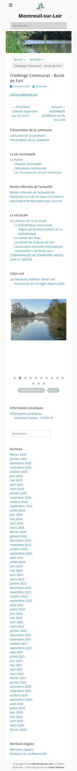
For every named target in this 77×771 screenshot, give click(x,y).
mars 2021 (17, 674)
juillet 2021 (17, 656)
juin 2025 (16, 476)
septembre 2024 (21, 506)
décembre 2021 (20, 635)
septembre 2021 (21, 648)
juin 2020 (16, 712)
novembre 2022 (20, 592)
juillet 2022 (17, 609)
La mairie (16, 159)
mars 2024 (17, 527)
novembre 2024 (20, 497)
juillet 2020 (17, 708)
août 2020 (16, 704)
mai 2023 (16, 570)
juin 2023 (16, 566)
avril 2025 (16, 485)
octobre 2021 (19, 644)
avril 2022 (16, 622)
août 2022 (16, 605)
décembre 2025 (20, 463)
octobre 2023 (19, 549)
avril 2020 (16, 721)
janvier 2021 (18, 682)
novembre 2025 (20, 467)
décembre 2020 (20, 687)
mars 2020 (17, 725)
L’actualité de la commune (28, 136)
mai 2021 (16, 665)
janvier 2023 (18, 583)
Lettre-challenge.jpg (23, 94)
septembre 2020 (21, 699)
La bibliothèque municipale (33, 225)
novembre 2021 (20, 639)
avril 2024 (16, 523)
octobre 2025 (19, 472)
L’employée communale (30, 168)
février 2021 (18, 678)
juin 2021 (16, 661)
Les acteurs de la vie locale (28, 221)
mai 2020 (16, 717)
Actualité (36, 59)
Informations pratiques (26, 413)
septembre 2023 (21, 553)
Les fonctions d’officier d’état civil (32, 279)
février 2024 (18, 532)
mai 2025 (16, 480)
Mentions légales (21, 749)
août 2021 (16, 652)
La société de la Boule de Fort (34, 242)
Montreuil (41, 86)
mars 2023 (17, 579)
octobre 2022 (19, 596)
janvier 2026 (18, 459)
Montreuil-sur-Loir (40, 16)
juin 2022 (16, 613)
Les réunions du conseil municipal (37, 172)
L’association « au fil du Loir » (34, 251)
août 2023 (16, 558)
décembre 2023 (20, 540)
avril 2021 (16, 669)
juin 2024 (16, 515)
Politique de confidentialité (28, 754)
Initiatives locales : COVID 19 (33, 418)
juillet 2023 (17, 562)
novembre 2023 (20, 545)
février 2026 (18, 454)
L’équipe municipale (28, 164)
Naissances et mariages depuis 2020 (39, 284)
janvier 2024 (18, 536)
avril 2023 (16, 575)
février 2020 (18, 729)
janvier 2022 (18, 631)
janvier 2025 (18, 493)
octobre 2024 (19, 502)
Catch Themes (56, 767)
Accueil (19, 59)
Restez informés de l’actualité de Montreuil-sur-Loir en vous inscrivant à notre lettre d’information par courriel (36, 196)
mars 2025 (17, 489)
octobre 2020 (19, 695)
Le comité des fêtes (27, 238)
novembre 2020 (20, 691)
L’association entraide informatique (38, 246)
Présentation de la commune (29, 140)
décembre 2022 (20, 588)
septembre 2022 (21, 601)
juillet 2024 (17, 510)
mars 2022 (17, 626)
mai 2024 (16, 519)
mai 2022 (16, 618)
